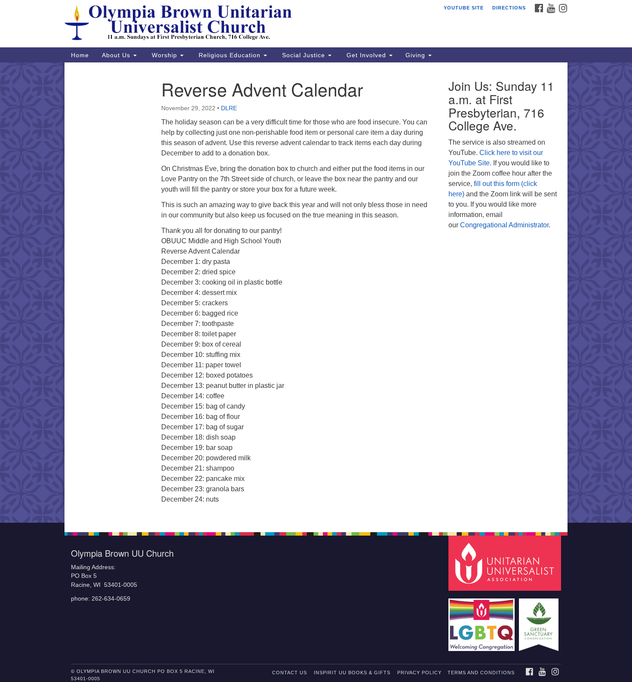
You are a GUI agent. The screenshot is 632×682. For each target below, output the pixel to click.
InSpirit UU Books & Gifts (352, 672)
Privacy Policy (419, 672)
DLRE (229, 108)
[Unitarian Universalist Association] (506, 562)
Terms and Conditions (481, 672)
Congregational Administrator (504, 225)
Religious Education (229, 55)
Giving (416, 55)
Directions (509, 7)
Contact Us (289, 672)
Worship (164, 55)
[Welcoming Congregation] (482, 620)
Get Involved (366, 55)
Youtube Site (464, 7)
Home (80, 55)
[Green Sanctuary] (540, 620)
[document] (316, 292)
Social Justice (303, 55)
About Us (117, 55)
